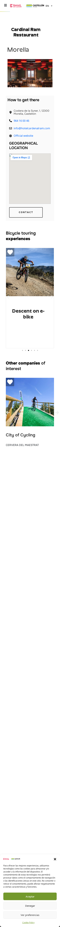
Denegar (30, 905)
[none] (48, 6)
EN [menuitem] (47, 6)
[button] (55, 859)
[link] (11, 859)
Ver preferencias (30, 915)
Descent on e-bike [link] (28, 314)
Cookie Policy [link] (28, 922)
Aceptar (30, 896)
